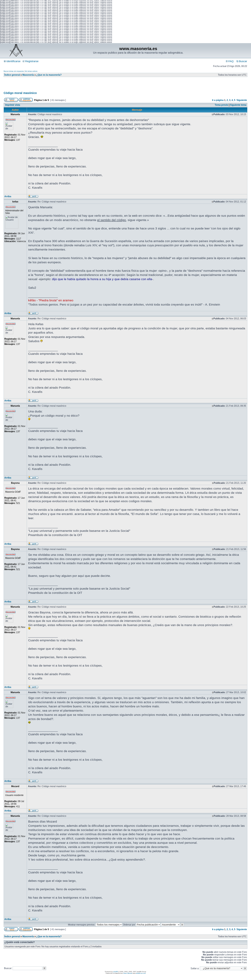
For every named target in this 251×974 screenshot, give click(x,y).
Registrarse (31, 61)
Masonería (28, 75)
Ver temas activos (31, 71)
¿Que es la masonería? (49, 75)
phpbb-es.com (141, 973)
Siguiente (241, 100)
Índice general (12, 75)
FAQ (231, 61)
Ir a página (218, 100)
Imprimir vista (12, 105)
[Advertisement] (56, 85)
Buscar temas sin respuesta (14, 71)
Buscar (242, 61)
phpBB (115, 971)
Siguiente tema (238, 105)
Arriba (7, 196)
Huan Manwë (127, 973)
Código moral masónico (20, 93)
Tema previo (221, 105)
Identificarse (13, 61)
